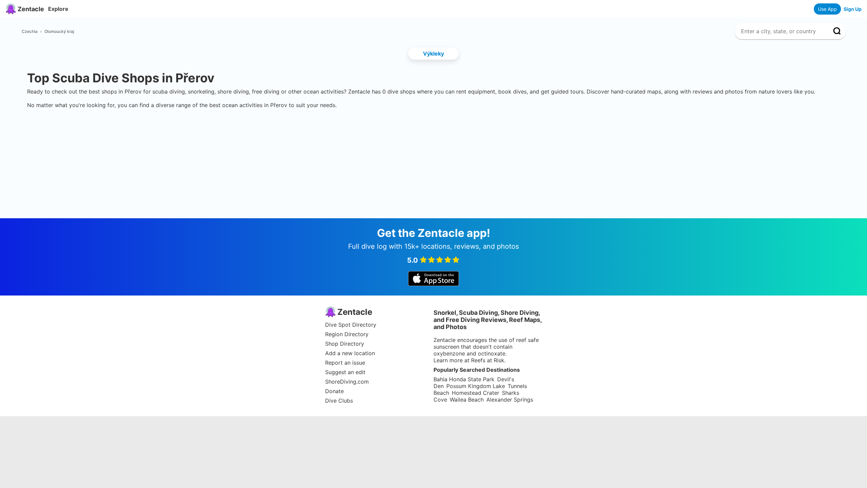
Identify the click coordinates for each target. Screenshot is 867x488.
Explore (58, 8)
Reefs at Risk (487, 360)
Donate (334, 391)
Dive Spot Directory (350, 324)
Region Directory (346, 334)
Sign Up (853, 9)
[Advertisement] (433, 129)
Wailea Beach (467, 399)
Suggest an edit (345, 372)
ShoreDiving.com (347, 381)
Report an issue (345, 362)
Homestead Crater (475, 392)
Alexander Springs (509, 399)
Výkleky (433, 53)
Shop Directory (344, 343)
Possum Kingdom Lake (475, 386)
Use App (827, 9)
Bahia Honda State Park (464, 379)
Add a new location (350, 353)
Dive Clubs (339, 400)
